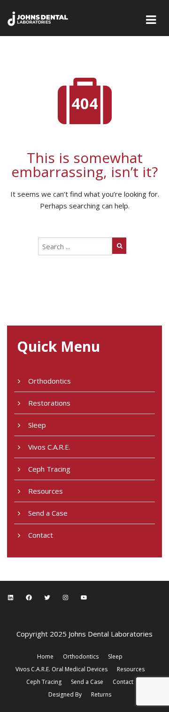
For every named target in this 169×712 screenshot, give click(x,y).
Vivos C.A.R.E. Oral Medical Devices (61, 669)
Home (45, 656)
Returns (101, 694)
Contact (40, 535)
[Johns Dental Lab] (38, 18)
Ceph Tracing (49, 469)
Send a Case (48, 513)
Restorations (49, 403)
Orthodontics (49, 381)
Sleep (37, 425)
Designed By (65, 694)
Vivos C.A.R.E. (49, 447)
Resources (45, 491)
